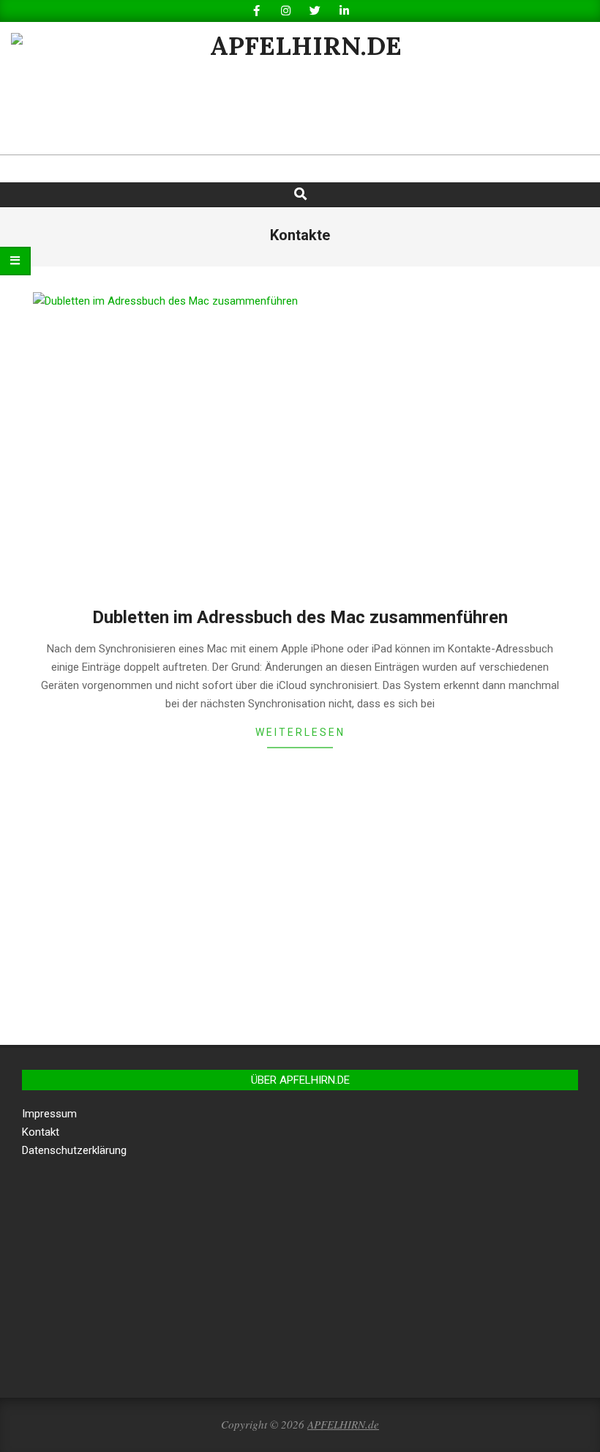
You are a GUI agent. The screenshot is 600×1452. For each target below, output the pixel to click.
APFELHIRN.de (343, 1424)
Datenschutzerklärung (74, 1150)
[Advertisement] (300, 913)
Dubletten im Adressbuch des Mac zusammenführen (300, 617)
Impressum (49, 1113)
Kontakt (40, 1132)
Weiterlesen (300, 732)
